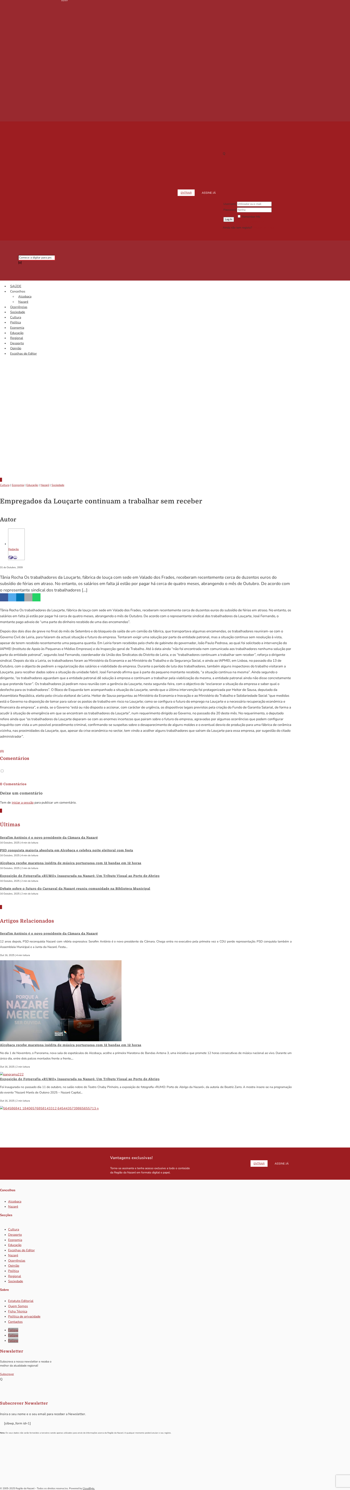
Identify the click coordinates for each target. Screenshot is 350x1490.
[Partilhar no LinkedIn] (20, 597)
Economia (17, 327)
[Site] (10, 557)
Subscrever (7, 1374)
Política (15, 322)
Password (229, 210)
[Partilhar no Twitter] (12, 597)
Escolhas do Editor (23, 353)
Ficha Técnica (17, 1311)
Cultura (15, 317)
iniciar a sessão (23, 802)
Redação (13, 549)
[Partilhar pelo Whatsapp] (36, 597)
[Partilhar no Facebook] (4, 597)
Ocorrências (18, 307)
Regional (16, 338)
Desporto (17, 343)
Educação (16, 333)
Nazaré (23, 302)
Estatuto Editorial (20, 1301)
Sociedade (17, 312)
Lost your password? (250, 222)
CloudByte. (89, 1488)
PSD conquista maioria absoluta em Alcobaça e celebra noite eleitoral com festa (66, 850)
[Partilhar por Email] (28, 597)
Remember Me (251, 217)
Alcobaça (24, 296)
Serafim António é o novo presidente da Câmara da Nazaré (49, 837)
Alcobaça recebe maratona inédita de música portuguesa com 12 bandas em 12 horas (70, 863)
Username (229, 204)
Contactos (15, 1322)
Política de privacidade (24, 1316)
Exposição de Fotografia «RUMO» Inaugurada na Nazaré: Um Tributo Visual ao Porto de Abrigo (80, 876)
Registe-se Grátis (263, 228)
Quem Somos (18, 1306)
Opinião (15, 348)
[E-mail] (15, 557)
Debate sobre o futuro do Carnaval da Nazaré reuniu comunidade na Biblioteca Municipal (75, 888)
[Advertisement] (175, 440)
